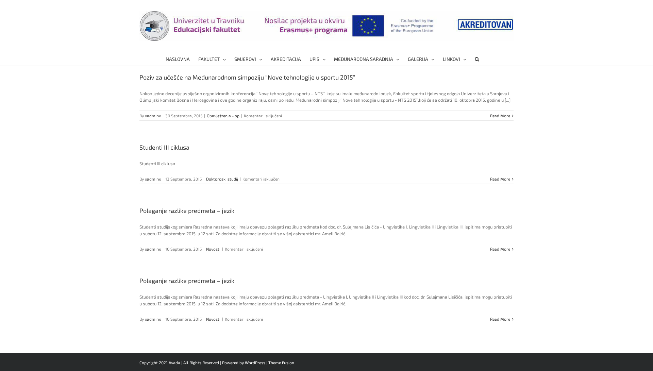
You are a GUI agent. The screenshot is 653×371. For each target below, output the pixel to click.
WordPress (255, 362)
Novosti (213, 249)
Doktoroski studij (222, 178)
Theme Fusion (281, 362)
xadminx (153, 115)
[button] (477, 59)
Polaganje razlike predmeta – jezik (186, 210)
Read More (500, 115)
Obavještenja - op (223, 115)
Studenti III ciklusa (164, 147)
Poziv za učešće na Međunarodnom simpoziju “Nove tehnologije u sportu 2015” (247, 77)
